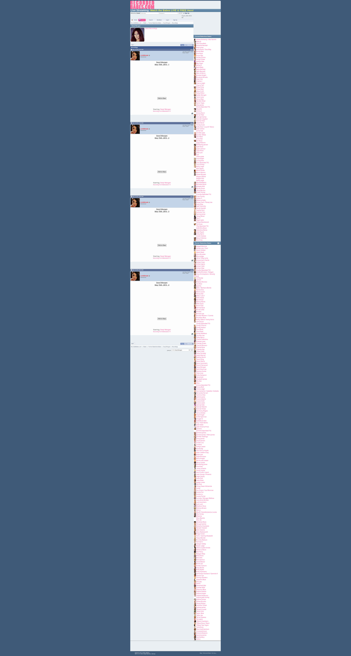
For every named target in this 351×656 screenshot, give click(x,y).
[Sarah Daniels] (195, 208)
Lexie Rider (200, 480)
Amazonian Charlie (202, 260)
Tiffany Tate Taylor (202, 625)
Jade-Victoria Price (202, 427)
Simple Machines (147, 653)
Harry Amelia (200, 413)
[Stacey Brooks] (195, 601)
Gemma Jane (200, 397)
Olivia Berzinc (200, 190)
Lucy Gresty (200, 164)
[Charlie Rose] (195, 347)
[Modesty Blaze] (195, 522)
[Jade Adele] (195, 425)
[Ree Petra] (195, 552)
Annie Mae (200, 51)
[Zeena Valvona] (195, 238)
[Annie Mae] (195, 51)
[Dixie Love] (195, 373)
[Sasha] (195, 583)
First (186, 45)
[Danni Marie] (195, 361)
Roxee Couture (201, 566)
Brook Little (200, 310)
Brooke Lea (200, 314)
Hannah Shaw (201, 409)
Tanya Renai (200, 216)
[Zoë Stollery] (195, 637)
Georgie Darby (201, 117)
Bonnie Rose (200, 308)
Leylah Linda (200, 482)
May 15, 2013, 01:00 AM (137, 49)
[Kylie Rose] (195, 147)
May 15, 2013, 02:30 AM (137, 269)
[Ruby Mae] (195, 204)
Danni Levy (200, 97)
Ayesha (198, 286)
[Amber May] (195, 268)
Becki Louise (200, 292)
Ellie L (198, 383)
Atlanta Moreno (201, 282)
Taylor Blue (200, 613)
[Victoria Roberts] (195, 633)
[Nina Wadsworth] (195, 532)
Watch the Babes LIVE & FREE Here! (172, 10)
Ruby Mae (199, 204)
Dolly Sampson (201, 375)
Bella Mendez (200, 69)
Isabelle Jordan (201, 421)
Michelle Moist (201, 184)
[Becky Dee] (195, 294)
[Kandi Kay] (195, 449)
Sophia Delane (201, 591)
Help (201, 653)
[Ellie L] (195, 383)
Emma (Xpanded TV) (203, 385)
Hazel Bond (200, 123)
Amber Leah (200, 266)
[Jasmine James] (195, 433)
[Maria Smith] (195, 170)
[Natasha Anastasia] (195, 526)
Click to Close (162, 98)
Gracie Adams (201, 399)
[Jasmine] (195, 429)
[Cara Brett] (195, 329)
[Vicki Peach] (195, 232)
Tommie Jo (199, 627)
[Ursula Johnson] (195, 631)
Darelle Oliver (201, 101)
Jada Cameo (200, 129)
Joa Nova (199, 141)
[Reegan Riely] (195, 554)
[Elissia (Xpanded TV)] (195, 107)
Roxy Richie (200, 568)
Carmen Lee (200, 335)
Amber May (200, 268)
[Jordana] (195, 445)
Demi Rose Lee (201, 369)
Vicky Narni (200, 234)
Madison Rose (201, 506)
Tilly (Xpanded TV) (202, 226)
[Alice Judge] (195, 256)
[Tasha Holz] (195, 611)
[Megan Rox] (195, 178)
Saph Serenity (201, 206)
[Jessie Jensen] (195, 441)
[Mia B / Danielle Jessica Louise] (195, 512)
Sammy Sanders (201, 578)
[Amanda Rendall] (195, 45)
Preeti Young (200, 192)
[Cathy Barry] (195, 337)
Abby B (198, 41)
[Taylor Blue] (195, 613)
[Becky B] (195, 65)
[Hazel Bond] (195, 123)
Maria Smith (200, 170)
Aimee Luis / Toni (202, 248)
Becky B (199, 65)
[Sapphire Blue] (195, 580)
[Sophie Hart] (195, 210)
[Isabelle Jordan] (195, 421)
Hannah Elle (200, 405)
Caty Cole (199, 79)
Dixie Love (199, 373)
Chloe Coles (200, 351)
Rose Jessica (200, 560)
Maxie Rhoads (201, 174)
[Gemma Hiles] (195, 395)
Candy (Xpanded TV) (203, 323)
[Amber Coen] (195, 262)
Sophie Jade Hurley (202, 597)
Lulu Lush (199, 504)
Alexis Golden (201, 250)
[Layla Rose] (195, 151)
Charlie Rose (200, 347)
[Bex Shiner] (195, 300)
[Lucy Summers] (195, 502)
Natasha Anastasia (202, 526)
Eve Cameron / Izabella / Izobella (207, 391)
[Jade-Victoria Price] (195, 427)
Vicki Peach (200, 232)
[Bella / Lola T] (195, 296)
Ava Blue (199, 284)
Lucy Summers (201, 502)
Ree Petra (199, 552)
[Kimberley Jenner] (195, 145)
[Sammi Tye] (195, 576)
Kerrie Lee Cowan (202, 460)
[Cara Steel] (195, 331)
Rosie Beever (200, 562)
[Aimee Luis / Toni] (195, 248)
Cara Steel (199, 331)
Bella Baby (199, 67)
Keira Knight (200, 458)
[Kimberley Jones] (195, 464)
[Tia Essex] (195, 224)
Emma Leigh (200, 389)
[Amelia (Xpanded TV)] (195, 270)
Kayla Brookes (201, 456)
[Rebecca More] (195, 550)
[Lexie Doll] (195, 478)
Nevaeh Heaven (201, 528)
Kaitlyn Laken (200, 447)
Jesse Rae (199, 139)
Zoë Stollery (200, 637)
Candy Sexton (201, 327)
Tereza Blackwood (202, 222)
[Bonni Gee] (195, 306)
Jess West (199, 137)
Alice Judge (200, 256)
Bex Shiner (200, 300)
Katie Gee (199, 455)
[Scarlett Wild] (195, 587)
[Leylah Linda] (195, 482)
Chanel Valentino (202, 339)
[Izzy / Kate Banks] (195, 423)
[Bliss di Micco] (195, 73)
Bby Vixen (199, 63)
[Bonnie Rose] (195, 308)
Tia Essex (199, 224)
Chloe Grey (200, 87)
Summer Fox (200, 212)
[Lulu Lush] (195, 504)
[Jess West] (195, 137)
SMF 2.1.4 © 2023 (139, 653)
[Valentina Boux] (195, 228)
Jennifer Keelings (202, 437)
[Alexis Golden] (195, 250)
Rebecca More (201, 550)
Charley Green (201, 343)
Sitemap (153, 653)
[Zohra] (195, 639)
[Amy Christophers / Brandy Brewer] (195, 274)
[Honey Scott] (195, 125)
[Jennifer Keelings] (195, 437)
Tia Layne (199, 619)
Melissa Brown (201, 508)
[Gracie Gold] (195, 401)
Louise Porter (201, 496)
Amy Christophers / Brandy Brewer (204, 275)
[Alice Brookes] (195, 254)
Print (132, 45)
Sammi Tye (200, 576)
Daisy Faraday (201, 353)
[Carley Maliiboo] (195, 333)
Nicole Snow (200, 188)
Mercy (198, 510)
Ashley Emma (200, 57)
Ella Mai (199, 381)
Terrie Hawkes (201, 617)
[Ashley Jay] (195, 278)
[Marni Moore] (195, 172)
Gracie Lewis (200, 403)
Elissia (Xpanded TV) (203, 107)
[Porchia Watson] (195, 540)
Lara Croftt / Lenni (202, 472)
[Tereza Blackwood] (195, 222)
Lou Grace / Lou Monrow (204, 490)
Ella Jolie (199, 109)
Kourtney (199, 466)
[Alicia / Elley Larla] (195, 258)
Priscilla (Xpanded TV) (203, 194)
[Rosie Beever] (195, 562)
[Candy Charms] (195, 325)
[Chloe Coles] (195, 351)
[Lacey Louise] (195, 470)
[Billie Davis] (195, 304)
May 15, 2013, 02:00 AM (137, 196)
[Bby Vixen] (195, 63)
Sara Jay (199, 582)
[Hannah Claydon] (195, 119)
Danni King (200, 359)
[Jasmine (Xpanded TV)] (195, 431)
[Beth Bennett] (195, 71)
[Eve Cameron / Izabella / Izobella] (195, 391)
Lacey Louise (200, 470)
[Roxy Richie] (195, 568)
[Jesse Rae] (195, 139)
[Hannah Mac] (195, 121)
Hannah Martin (201, 407)
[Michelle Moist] (195, 184)
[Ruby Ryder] (195, 570)
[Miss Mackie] (195, 518)
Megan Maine (201, 176)
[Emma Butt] (195, 387)
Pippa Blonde (200, 538)
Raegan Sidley (201, 544)
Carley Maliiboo (201, 333)
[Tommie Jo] (195, 627)
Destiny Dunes (201, 371)
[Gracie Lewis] (195, 403)
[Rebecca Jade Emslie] (195, 548)
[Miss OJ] (195, 520)
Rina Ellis (199, 558)
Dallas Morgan (201, 95)
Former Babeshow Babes (203, 243)
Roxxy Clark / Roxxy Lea (204, 202)
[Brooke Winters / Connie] (195, 316)
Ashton (198, 280)
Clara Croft (200, 91)
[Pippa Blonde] (195, 538)
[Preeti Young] (195, 192)
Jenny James (200, 439)
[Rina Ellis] (195, 558)
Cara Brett (199, 329)
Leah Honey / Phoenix (203, 474)
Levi (197, 155)
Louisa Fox (199, 492)
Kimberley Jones (201, 464)
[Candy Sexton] (195, 327)
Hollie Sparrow (201, 417)
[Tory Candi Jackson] (195, 629)
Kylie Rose (199, 147)
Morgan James (201, 524)
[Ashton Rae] (195, 61)
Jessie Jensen (200, 441)
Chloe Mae (200, 89)
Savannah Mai (201, 585)
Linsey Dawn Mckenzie (204, 486)
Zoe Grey (199, 240)
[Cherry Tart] (195, 85)
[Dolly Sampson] (195, 375)
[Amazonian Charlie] (195, 260)
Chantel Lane (200, 341)
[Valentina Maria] (195, 230)
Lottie (198, 488)
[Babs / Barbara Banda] (195, 288)
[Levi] (195, 155)
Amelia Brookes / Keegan (205, 272)
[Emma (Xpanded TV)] (195, 385)
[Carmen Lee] (195, 335)
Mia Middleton (201, 182)
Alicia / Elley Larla (202, 258)
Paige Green (200, 534)
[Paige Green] (195, 534)
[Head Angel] (195, 415)
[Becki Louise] (195, 292)
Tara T (198, 218)
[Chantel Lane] (195, 341)
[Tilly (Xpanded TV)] (195, 226)
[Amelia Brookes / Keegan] (195, 272)
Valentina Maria (201, 230)
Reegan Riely (200, 554)
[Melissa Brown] (195, 508)
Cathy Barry (200, 337)
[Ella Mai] (195, 381)
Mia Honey (200, 514)
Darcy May (200, 99)
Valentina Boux (201, 228)
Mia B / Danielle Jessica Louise (206, 512)
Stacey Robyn (200, 603)
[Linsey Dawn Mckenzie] (195, 486)
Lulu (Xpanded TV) (202, 163)
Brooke (198, 312)
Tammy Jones (200, 214)
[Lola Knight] (195, 159)
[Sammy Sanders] (195, 578)
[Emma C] (195, 111)
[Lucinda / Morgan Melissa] (195, 498)
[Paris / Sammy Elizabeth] (195, 536)
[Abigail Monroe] (195, 246)
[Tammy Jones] (195, 214)
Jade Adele (199, 425)
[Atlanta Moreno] (195, 282)
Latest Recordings (151, 28)
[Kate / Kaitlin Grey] (195, 452)
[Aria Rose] (195, 53)
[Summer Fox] (195, 212)
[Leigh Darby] (195, 476)
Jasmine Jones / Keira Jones (205, 435)
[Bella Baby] (195, 67)
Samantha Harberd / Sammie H (207, 574)
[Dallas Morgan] (195, 95)
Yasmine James (201, 635)
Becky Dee (199, 294)
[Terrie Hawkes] (195, 617)
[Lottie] (195, 488)
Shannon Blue (201, 589)
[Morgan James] (195, 524)
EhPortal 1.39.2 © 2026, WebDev (142, 652)
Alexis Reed (200, 252)
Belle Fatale (200, 298)
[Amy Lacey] (195, 47)
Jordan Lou (200, 443)
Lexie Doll (199, 478)
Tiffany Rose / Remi (202, 623)
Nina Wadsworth (202, 532)
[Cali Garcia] (195, 322)
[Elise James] (195, 105)
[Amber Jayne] (195, 264)
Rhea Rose (199, 556)
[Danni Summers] (195, 363)
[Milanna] (195, 516)
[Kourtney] (195, 466)
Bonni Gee (199, 306)
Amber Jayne (200, 264)
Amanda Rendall (201, 45)
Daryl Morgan (136, 26)
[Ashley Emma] (195, 57)
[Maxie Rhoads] (195, 174)
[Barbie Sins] (195, 290)
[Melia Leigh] (195, 180)
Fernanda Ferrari (202, 393)
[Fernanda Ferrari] (195, 393)
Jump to (169, 350)
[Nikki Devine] (195, 530)
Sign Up (187, 13)
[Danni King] (195, 359)
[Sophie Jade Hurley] (195, 597)
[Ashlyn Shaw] (195, 59)
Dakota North (201, 357)
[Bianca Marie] (195, 302)
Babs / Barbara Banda (203, 288)
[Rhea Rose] (195, 556)
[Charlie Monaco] (195, 345)
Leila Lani (199, 153)
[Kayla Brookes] (195, 456)
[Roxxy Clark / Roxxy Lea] (195, 202)
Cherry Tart (200, 85)
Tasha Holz (200, 611)
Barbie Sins (200, 290)
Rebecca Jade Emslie (203, 548)
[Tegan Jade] (195, 220)
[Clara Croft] (195, 91)
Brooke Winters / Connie (204, 316)
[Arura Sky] (195, 55)
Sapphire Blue (201, 580)
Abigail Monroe (201, 246)
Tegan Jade (200, 220)
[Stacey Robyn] (195, 603)
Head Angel (200, 415)
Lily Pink (199, 484)
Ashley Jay (199, 278)
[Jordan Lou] (195, 443)
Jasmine (199, 429)
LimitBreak (144, 55)
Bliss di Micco (200, 73)
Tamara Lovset (201, 609)
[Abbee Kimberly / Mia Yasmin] (195, 39)
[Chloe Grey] (195, 87)
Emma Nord (200, 113)
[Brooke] (195, 312)
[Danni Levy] (195, 97)
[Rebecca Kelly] (195, 200)
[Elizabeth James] (195, 379)
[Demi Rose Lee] (195, 369)
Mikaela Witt (200, 186)
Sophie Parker (201, 599)
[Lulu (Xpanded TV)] (195, 163)
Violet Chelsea (201, 236)
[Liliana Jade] (195, 157)
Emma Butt (200, 387)
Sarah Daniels (201, 208)
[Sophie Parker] (195, 599)
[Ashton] (195, 280)
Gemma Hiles (200, 395)
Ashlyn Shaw (200, 59)
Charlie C (199, 81)
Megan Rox (200, 178)
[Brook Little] (195, 310)
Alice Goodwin (201, 43)
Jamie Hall (199, 131)
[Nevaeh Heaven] (195, 528)
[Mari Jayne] (195, 168)
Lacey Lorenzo (201, 468)
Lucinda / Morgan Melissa (205, 498)
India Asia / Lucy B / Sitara (205, 127)
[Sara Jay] (195, 582)
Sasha (198, 583)
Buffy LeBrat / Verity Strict (205, 320)
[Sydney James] (195, 607)
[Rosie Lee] (195, 564)
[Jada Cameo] (195, 129)
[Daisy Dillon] (195, 93)
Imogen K (199, 419)
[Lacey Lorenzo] (195, 468)
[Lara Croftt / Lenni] (195, 472)
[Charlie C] (195, 81)
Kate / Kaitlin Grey (202, 452)
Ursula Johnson (201, 631)
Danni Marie (200, 361)
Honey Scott (200, 125)
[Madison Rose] (195, 506)
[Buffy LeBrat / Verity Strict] (195, 320)
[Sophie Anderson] (195, 595)
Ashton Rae (200, 61)
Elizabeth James (201, 379)
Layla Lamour (200, 149)
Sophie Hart (200, 210)
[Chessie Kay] (195, 349)
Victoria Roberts (201, 633)
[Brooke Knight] (195, 75)
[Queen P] (195, 198)
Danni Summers (201, 363)
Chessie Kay (200, 349)
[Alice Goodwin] (195, 43)
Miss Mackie (200, 518)
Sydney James (201, 607)
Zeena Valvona (201, 238)
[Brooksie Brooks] (195, 77)
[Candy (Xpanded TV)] (195, 323)
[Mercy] (195, 510)
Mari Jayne (199, 168)
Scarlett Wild (200, 587)
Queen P (199, 198)
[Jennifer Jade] (195, 133)
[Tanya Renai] (195, 216)
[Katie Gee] (195, 455)
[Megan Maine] (195, 176)
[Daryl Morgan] (195, 367)
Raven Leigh (200, 546)
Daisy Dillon (200, 93)
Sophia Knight (201, 593)
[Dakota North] (195, 357)
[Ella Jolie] (195, 109)
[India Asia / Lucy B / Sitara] (195, 127)
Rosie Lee (199, 564)
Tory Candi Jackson (202, 629)
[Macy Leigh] (195, 166)
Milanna (199, 516)
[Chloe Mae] (195, 89)
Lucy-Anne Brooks (202, 500)
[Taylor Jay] (195, 615)
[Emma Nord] (195, 113)
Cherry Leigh (200, 83)
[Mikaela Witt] (195, 186)
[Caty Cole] (195, 79)
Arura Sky (199, 55)
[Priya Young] (195, 196)
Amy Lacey (199, 47)
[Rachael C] (195, 542)
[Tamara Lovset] (195, 609)
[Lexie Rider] (195, 480)
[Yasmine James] (195, 635)
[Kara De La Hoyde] (195, 450)
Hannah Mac (200, 121)
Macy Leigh (200, 166)
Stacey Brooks (201, 601)
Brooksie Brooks (202, 77)
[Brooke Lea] (195, 314)
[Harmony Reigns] (195, 411)
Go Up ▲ (214, 653)
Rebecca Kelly (201, 200)
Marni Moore (200, 172)
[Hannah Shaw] (195, 409)
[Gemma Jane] (195, 397)
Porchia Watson (201, 540)
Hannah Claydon (202, 119)
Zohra (198, 639)
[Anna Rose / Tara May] (195, 49)
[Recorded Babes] (183, 54)
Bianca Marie (200, 302)
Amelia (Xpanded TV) (203, 270)
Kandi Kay (199, 449)
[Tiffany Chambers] (195, 621)
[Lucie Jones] (195, 161)
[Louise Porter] (195, 496)
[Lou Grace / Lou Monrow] (195, 490)
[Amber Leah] (195, 266)
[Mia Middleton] (195, 182)
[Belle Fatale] (195, 298)
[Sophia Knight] (195, 593)
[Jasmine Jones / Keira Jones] (195, 435)
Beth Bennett (200, 71)
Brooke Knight (201, 75)
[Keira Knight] (195, 458)
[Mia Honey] (195, 514)
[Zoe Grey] (195, 240)
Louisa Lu (199, 494)
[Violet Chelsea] (195, 236)
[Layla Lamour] (195, 149)
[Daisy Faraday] (195, 353)
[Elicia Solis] (195, 377)
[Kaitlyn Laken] (195, 447)
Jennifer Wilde (201, 135)
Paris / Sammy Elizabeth (204, 536)
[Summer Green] (195, 605)
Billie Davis (200, 304)
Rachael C (199, 542)
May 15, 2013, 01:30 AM (137, 123)
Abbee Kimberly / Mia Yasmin (206, 39)
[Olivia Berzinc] (195, 190)
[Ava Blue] (195, 284)
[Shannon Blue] (195, 589)
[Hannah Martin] (195, 407)
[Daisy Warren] (195, 355)
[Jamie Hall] (195, 131)
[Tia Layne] (195, 619)
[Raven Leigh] (195, 546)
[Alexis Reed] (195, 252)
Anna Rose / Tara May (203, 49)
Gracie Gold (200, 401)
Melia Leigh (200, 180)
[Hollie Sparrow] (195, 417)
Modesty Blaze (201, 522)
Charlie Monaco (201, 345)
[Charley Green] (195, 343)
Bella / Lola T (200, 296)
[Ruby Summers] (195, 572)
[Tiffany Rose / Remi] (195, 623)
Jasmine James (201, 433)
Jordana (199, 445)
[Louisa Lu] (195, 494)
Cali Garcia (200, 322)
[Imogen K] (195, 419)
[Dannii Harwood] (195, 365)
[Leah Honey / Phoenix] (195, 474)
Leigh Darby (200, 476)
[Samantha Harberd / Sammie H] (195, 574)
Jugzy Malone (200, 143)
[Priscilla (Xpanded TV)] (195, 194)
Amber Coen (200, 262)
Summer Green (201, 605)
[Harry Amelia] (195, 413)
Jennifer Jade (200, 133)
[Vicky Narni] (195, 234)
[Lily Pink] (195, 484)
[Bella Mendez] (195, 69)
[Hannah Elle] (195, 405)
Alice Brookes (201, 254)
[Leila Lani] (195, 153)
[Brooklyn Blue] (195, 318)
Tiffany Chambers (202, 621)
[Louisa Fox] (195, 492)
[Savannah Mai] (195, 585)
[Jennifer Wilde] (195, 135)
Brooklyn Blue (201, 318)
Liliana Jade (200, 157)
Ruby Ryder (200, 570)
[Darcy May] (195, 99)
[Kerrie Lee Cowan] (195, 460)
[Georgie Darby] (195, 117)
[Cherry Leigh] (195, 83)
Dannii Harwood (202, 365)
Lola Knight (200, 159)
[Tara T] (195, 218)
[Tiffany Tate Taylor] (195, 625)
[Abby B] (195, 41)
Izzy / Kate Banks (202, 423)
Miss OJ (198, 520)
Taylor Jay (199, 615)
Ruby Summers (201, 572)
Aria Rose (199, 53)
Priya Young (200, 196)
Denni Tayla (200, 103)
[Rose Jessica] (195, 560)
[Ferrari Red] (195, 115)
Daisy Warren (201, 355)
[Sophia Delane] (195, 591)
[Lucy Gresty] (195, 164)
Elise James (200, 105)
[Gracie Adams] (195, 399)
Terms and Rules (207, 653)
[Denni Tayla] (195, 103)
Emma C (199, 111)
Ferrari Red (200, 115)
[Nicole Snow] (195, 188)
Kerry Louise (200, 462)
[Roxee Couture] (195, 566)
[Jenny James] (195, 439)
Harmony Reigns (202, 411)
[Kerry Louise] (195, 462)
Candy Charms (201, 325)
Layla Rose (199, 151)
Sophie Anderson (202, 595)
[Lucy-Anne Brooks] (195, 500)
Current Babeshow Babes (203, 36)
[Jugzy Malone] (195, 143)
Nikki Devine (200, 530)
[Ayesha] (195, 286)
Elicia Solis (199, 377)
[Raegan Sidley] (195, 544)
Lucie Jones (200, 161)
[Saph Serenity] (195, 206)
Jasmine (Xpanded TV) (203, 431)
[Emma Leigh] (195, 389)
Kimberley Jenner (202, 145)
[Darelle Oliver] (195, 101)
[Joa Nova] (195, 141)
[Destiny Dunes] (195, 371)
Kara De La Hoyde (202, 450)
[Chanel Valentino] (195, 339)
